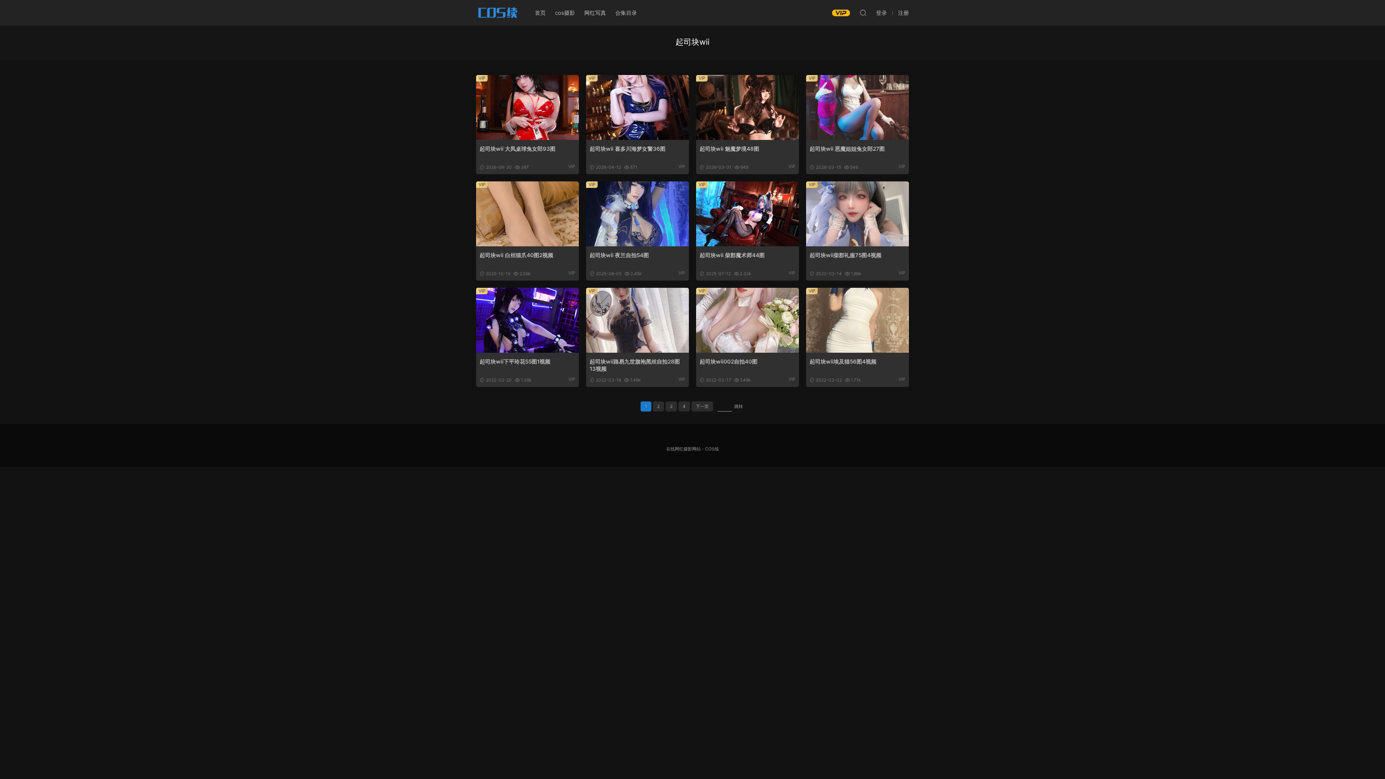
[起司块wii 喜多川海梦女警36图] (637, 107)
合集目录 (626, 12)
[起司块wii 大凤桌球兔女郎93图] (527, 107)
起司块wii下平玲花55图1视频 (515, 361)
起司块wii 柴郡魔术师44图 (732, 255)
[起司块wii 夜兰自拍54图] (637, 213)
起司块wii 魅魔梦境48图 (729, 148)
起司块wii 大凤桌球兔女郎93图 (517, 148)
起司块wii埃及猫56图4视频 (843, 361)
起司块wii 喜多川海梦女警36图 (627, 148)
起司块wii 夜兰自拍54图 (619, 255)
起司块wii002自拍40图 (728, 361)
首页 (540, 12)
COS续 (497, 12)
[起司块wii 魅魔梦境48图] (747, 107)
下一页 (702, 406)
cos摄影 (565, 12)
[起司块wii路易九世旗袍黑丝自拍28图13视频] (637, 320)
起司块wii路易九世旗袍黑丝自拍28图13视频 (635, 365)
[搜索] (863, 12)
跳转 (738, 406)
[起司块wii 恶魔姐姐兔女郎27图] (857, 107)
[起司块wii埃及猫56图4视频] (857, 320)
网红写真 (595, 12)
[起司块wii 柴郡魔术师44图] (747, 213)
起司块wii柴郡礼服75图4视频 (845, 255)
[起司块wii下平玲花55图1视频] (527, 320)
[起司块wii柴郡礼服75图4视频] (857, 213)
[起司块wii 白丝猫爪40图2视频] (527, 213)
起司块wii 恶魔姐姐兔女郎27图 (847, 148)
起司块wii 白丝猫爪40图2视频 (516, 255)
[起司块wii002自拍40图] (747, 320)
